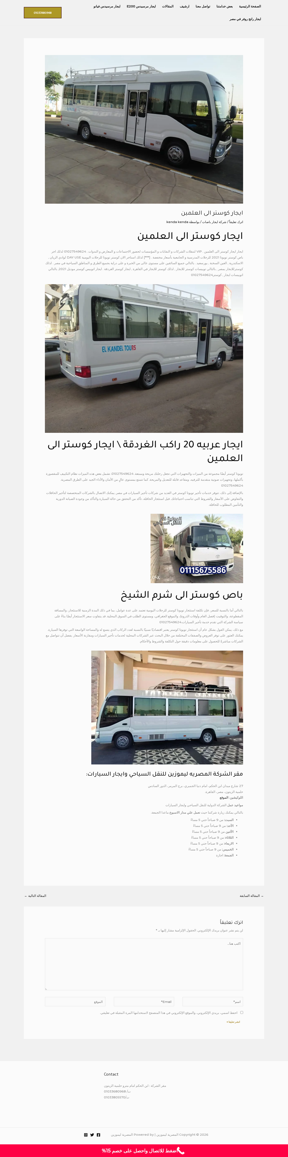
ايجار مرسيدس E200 (141, 6)
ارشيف (184, 6)
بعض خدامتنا (225, 6)
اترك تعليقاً (236, 222)
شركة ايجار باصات (214, 222)
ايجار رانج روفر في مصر (245, 19)
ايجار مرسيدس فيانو (107, 6)
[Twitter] (92, 1135)
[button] (43, 12)
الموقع (224, 797)
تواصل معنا (203, 6)
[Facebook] (98, 1135)
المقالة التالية (35, 896)
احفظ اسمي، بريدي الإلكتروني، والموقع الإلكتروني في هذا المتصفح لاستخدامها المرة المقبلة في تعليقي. (168, 1013)
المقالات (168, 6)
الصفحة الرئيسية (250, 6)
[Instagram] (86, 1135)
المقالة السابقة (252, 896)
